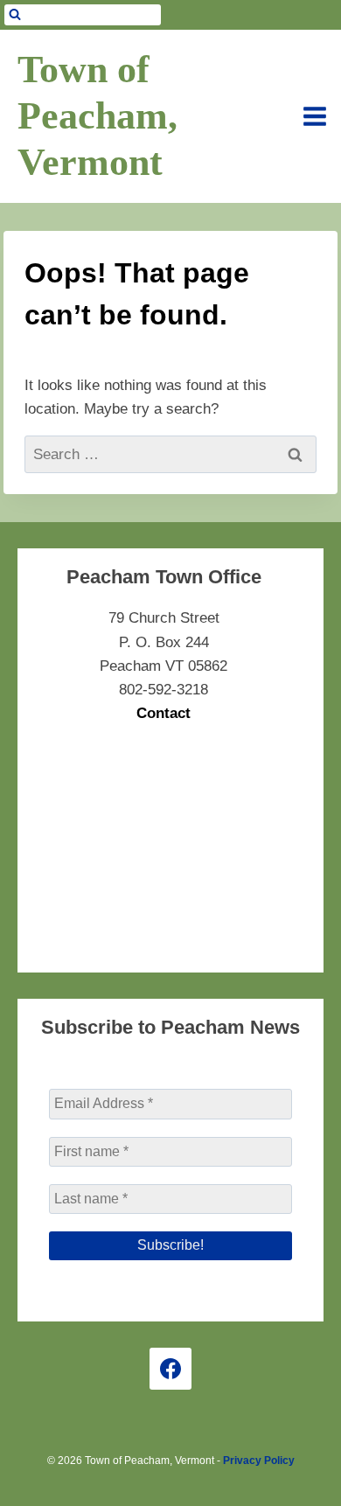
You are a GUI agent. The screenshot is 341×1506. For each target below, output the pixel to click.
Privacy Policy (259, 1460)
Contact (163, 713)
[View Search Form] (82, 14)
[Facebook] (170, 1369)
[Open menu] (314, 116)
